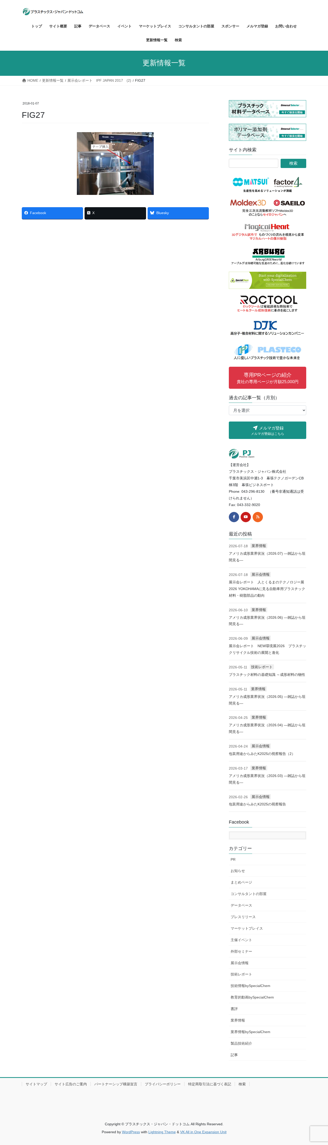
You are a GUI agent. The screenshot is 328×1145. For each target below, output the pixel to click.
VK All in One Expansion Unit (203, 1132)
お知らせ (238, 871)
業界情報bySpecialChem (250, 1032)
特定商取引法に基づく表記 (209, 1084)
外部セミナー (241, 951)
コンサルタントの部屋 (248, 894)
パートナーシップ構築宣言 (115, 1084)
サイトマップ (36, 1084)
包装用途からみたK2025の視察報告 (257, 804)
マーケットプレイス (247, 928)
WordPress (131, 1132)
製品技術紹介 (241, 1043)
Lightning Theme (162, 1132)
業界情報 (259, 546)
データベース (241, 905)
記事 (234, 1055)
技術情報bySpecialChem (250, 986)
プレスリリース (243, 917)
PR (233, 859)
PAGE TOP (315, 1106)
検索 (242, 1084)
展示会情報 (261, 574)
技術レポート (262, 667)
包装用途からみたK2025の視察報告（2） (262, 754)
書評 (234, 1009)
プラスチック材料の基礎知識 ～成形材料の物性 (267, 675)
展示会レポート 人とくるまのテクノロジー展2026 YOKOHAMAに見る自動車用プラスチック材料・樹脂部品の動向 (267, 588)
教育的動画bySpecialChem (252, 997)
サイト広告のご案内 (71, 1084)
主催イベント (241, 940)
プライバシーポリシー (163, 1084)
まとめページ (241, 882)
